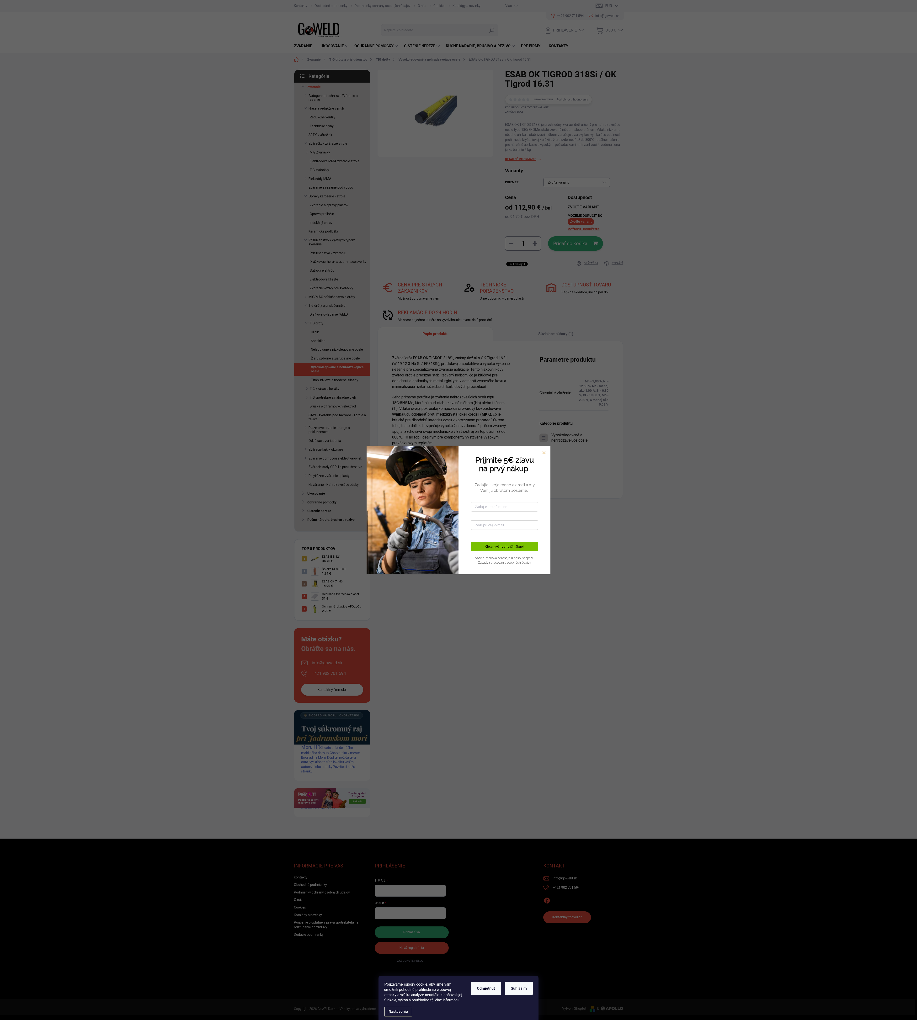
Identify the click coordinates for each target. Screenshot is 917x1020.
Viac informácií (447, 1000)
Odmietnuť (486, 988)
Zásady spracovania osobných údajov (504, 562)
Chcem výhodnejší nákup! (504, 546)
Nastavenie (398, 1011)
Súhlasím (519, 988)
